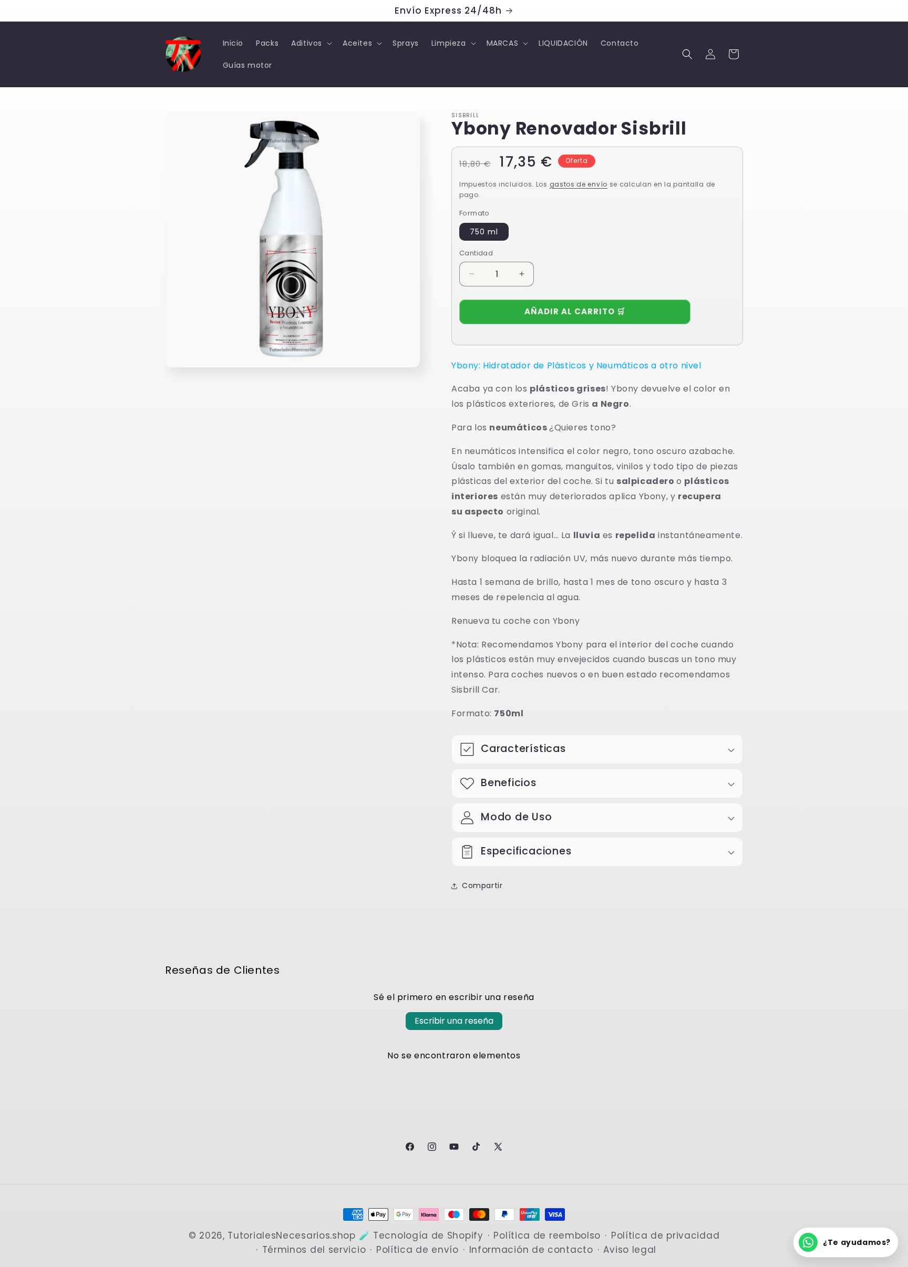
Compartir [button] (482, 885)
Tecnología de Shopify (428, 1235)
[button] (310, 43)
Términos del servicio (314, 1249)
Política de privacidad (665, 1235)
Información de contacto (531, 1249)
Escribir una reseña (454, 1021)
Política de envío (417, 1249)
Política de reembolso (547, 1235)
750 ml (484, 231)
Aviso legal (629, 1249)
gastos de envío (579, 184)
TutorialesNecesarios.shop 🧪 (299, 1235)
